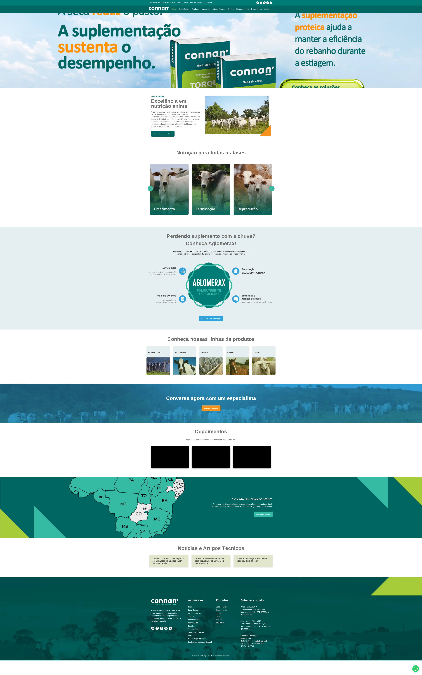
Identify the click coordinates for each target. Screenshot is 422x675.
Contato (267, 9)
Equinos (230, 352)
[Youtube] (264, 2)
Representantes (242, 9)
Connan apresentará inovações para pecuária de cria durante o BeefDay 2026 (209, 560)
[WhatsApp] (271, 2)
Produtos (195, 9)
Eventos (230, 9)
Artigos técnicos (219, 9)
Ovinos (257, 352)
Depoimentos (256, 9)
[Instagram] (257, 2)
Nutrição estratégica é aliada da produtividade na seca (252, 559)
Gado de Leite (180, 352)
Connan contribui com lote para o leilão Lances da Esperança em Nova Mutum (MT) (168, 560)
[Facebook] (261, 2)
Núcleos (204, 352)
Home (174, 9)
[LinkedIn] (267, 2)
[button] (2, 50)
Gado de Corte (154, 352)
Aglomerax (206, 9)
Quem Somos (184, 9)
